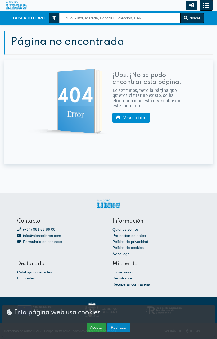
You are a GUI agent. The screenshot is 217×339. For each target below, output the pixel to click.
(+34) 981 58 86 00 (38, 229)
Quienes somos (125, 229)
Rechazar (119, 327)
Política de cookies (128, 248)
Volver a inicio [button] (134, 117)
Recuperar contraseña (131, 284)
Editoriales (26, 278)
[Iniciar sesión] (191, 5)
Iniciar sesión (123, 272)
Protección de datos (129, 235)
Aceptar (96, 327)
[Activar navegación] (206, 5)
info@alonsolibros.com (41, 235)
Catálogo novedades (34, 272)
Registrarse (122, 278)
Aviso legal (121, 254)
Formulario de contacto (42, 241)
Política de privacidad (130, 241)
